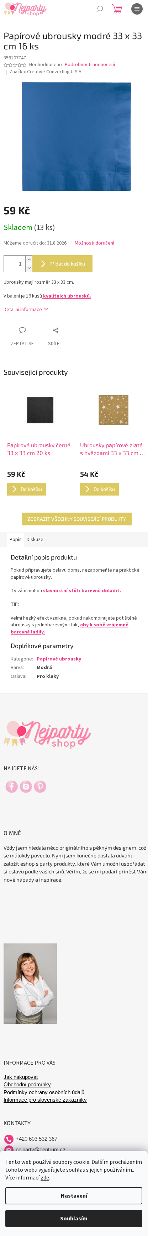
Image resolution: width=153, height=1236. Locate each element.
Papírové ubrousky (59, 659)
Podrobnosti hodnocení (90, 64)
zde (45, 1178)
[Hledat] (100, 9)
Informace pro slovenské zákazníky (45, 1100)
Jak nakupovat (21, 1077)
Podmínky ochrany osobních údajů (44, 1092)
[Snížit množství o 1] (28, 268)
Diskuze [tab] (35, 539)
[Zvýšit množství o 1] (28, 260)
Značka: (45, 71)
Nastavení (74, 1196)
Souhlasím (74, 1218)
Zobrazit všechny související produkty (76, 519)
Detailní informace (23, 309)
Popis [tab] (16, 539)
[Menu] (137, 9)
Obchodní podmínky (27, 1084)
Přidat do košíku (67, 264)
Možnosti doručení (94, 243)
